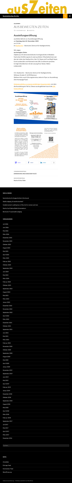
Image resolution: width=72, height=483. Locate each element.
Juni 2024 (6, 271)
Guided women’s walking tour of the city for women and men (20, 205)
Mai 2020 (5, 360)
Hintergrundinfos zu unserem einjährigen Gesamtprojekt (32, 84)
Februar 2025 (7, 261)
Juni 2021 (6, 333)
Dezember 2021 (7, 322)
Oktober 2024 (7, 265)
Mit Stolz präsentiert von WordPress (24, 480)
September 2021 (7, 329)
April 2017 (6, 431)
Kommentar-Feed (8, 469)
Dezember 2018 (7, 394)
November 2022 (7, 309)
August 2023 (6, 292)
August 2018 (6, 404)
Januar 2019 (6, 390)
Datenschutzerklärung (8, 480)
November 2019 (7, 370)
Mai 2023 (5, 295)
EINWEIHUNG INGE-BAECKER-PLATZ (25, 172)
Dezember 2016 (7, 438)
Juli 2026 (5, 224)
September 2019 (7, 373)
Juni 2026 (6, 227)
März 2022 (6, 319)
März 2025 (6, 258)
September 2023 (7, 288)
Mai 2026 (5, 231)
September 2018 (7, 401)
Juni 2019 (6, 377)
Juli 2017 (5, 424)
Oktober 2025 (7, 244)
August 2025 (6, 248)
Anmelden (6, 462)
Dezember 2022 (7, 305)
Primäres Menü (70, 16)
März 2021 (6, 339)
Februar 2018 (7, 418)
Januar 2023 (6, 302)
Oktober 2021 (7, 326)
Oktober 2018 (7, 397)
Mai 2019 (5, 380)
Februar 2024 (7, 282)
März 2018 (6, 414)
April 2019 (6, 384)
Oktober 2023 (7, 285)
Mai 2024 (5, 275)
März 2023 (6, 299)
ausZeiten (31, 30)
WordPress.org (7, 472)
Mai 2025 (5, 251)
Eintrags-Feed (7, 465)
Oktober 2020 (7, 350)
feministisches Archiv (11, 16)
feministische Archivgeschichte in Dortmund (16, 198)
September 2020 (7, 353)
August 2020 (6, 356)
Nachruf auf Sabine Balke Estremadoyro (14, 208)
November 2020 (7, 346)
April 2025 (6, 254)
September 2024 (7, 268)
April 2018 (6, 411)
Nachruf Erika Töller (20, 179)
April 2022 (6, 316)
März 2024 (6, 278)
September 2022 (7, 312)
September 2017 (7, 421)
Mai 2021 (5, 336)
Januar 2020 (6, 367)
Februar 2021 (7, 343)
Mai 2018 (5, 407)
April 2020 (6, 363)
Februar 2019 (7, 387)
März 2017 (6, 435)
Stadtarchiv (19, 45)
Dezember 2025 (7, 237)
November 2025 (7, 241)
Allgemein (17, 23)
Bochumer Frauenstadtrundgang (12, 211)
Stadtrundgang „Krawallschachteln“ (13, 201)
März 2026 (6, 234)
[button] (20, 162)
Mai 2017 (5, 428)
